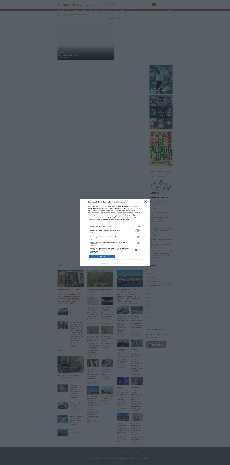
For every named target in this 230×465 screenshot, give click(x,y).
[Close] (146, 202)
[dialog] (115, 232)
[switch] (137, 230)
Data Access (115, 263)
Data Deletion (105, 263)
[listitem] (115, 227)
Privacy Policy (125, 263)
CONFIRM (102, 256)
